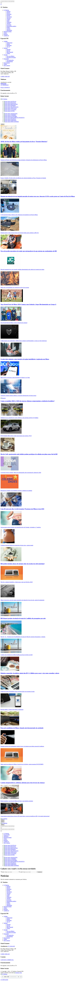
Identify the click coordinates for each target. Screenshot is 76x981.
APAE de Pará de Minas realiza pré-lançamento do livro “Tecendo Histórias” (24, 141)
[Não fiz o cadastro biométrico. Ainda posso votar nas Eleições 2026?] (12, 579)
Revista (8, 50)
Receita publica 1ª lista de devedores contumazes (12, 709)
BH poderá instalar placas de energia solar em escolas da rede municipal (22, 563)
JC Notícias (6, 10)
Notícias (8, 11)
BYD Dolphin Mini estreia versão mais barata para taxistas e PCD (16, 435)
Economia (9, 24)
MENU (2, 124)
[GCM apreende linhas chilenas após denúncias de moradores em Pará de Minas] (10, 212)
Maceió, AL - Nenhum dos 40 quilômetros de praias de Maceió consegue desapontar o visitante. (23, 636)
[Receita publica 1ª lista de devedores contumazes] (11, 707)
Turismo (8, 23)
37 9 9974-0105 (4, 979)
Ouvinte (5, 54)
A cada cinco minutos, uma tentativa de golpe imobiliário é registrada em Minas (25, 359)
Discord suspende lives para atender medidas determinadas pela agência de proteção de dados (22, 269)
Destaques (9, 14)
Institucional (9, 42)
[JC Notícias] (4, 99)
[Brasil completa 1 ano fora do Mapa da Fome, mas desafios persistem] (10, 798)
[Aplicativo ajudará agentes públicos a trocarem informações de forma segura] (11, 393)
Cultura (8, 19)
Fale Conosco (7, 65)
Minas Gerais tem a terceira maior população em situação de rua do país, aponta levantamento (22, 600)
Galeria (8, 53)
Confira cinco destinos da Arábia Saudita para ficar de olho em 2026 (17, 654)
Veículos (9, 18)
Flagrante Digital (7, 31)
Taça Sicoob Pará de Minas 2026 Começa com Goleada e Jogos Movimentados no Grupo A (28, 304)
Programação (7, 62)
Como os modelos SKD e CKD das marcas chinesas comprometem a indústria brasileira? (28, 401)
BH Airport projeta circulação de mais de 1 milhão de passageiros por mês (23, 618)
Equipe (8, 44)
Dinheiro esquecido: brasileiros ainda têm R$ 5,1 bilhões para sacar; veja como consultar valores (30, 673)
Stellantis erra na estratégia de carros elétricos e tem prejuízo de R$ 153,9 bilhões (19, 417)
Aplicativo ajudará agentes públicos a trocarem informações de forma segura (18, 395)
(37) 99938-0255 (5, 84)
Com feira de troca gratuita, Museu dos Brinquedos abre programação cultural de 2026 (21, 472)
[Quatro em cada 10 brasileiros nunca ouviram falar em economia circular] (10, 689)
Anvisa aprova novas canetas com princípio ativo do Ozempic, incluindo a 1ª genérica (21, 527)
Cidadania (9, 22)
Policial (8, 12)
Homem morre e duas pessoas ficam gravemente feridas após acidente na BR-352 (20, 232)
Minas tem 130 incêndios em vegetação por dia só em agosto (15, 287)
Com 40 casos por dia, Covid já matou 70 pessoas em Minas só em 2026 (22, 509)
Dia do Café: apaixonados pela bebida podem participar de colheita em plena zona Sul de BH (29, 454)
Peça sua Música (10, 56)
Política (8, 27)
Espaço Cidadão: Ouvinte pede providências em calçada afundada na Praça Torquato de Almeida (23, 178)
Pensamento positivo (11, 26)
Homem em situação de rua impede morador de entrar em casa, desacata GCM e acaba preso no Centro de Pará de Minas (38, 196)
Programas (9, 45)
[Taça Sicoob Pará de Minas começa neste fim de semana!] (11, 320)
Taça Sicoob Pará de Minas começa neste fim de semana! (14, 322)
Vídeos (5, 33)
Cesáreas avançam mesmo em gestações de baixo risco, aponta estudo (17, 545)
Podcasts (6, 34)
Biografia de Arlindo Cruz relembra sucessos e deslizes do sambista (16, 490)
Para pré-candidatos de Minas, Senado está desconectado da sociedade (22, 728)
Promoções (6, 58)
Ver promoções (10, 60)
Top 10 (8, 46)
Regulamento (10, 61)
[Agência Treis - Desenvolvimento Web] (18, 972)
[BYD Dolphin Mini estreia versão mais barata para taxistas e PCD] (11, 433)
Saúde (8, 20)
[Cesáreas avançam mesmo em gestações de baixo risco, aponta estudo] (8, 542)
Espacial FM (7, 834)
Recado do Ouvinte (11, 57)
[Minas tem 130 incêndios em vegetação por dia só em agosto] (10, 285)
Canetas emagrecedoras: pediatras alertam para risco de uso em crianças (23, 782)
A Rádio (5, 41)
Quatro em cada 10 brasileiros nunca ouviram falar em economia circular (18, 691)
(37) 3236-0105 (11, 946)
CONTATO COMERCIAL (7, 959)
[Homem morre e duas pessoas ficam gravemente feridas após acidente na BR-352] (10, 230)
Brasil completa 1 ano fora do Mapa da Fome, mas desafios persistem (17, 801)
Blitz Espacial (10, 52)
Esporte (8, 15)
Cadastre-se (6, 35)
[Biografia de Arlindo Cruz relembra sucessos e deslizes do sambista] (9, 488)
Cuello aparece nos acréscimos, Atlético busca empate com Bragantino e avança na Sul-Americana (24, 340)
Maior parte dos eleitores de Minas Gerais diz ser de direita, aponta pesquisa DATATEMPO (22, 764)
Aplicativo (6, 836)
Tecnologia (9, 16)
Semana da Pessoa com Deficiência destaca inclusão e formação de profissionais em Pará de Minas (24, 160)
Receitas (8, 49)
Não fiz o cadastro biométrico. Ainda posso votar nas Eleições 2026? (17, 582)
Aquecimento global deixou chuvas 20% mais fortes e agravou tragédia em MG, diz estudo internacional (25, 816)
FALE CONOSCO (5, 87)
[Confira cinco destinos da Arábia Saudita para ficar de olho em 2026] (11, 652)
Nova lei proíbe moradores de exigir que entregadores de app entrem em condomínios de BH (29, 251)
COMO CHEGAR (5, 76)
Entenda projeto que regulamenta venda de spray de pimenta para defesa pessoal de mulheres (22, 746)
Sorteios (8, 28)
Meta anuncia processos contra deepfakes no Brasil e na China (15, 377)
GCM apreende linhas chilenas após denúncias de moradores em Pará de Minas (19, 214)
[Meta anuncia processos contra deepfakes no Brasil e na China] (10, 375)
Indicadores (9, 30)
